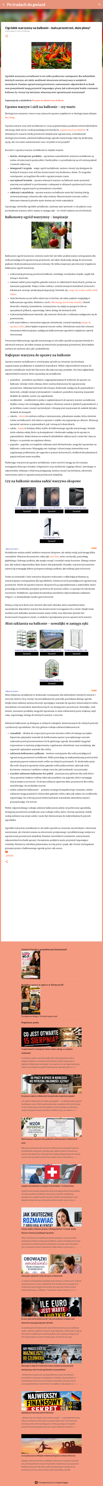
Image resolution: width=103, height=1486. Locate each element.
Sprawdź (27, 511)
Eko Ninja (10, 117)
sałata (21, 428)
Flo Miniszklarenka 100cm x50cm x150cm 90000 (76, 650)
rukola (22, 416)
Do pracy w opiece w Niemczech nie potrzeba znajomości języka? (48, 1096)
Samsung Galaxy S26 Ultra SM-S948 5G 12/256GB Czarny (27, 508)
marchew (54, 556)
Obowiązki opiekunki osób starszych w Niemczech (41, 1276)
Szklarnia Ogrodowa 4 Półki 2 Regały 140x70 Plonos (52, 680)
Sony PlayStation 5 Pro (51, 538)
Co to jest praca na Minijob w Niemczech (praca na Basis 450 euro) (48, 1456)
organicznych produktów (72, 130)
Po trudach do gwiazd (26, 4)
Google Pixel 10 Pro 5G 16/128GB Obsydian (76, 508)
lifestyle (9, 856)
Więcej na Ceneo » (12, 549)
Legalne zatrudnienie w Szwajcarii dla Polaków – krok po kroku (47, 1186)
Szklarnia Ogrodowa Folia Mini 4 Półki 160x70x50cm (27, 650)
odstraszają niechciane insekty (66, 302)
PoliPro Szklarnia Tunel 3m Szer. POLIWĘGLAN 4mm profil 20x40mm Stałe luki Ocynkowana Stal (52, 650)
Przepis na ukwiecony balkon (48, 100)
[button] (6, 36)
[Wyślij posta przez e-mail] (6, 853)
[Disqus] (51, 905)
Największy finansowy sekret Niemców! (37, 1413)
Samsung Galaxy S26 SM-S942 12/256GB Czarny (52, 508)
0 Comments (25, 31)
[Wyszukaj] (99, 5)
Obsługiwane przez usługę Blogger (53, 1482)
